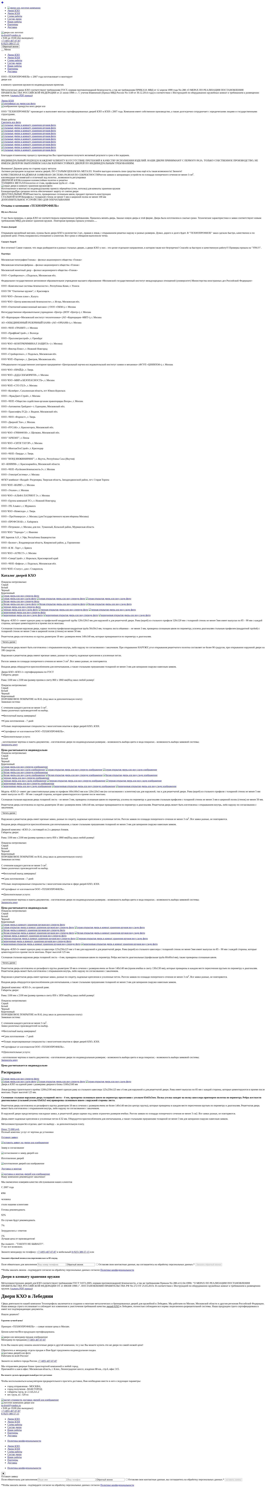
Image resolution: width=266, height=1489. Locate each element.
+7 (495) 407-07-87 (10, 40)
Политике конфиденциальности (117, 1270)
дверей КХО (112, 1306)
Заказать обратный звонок (208, 1264)
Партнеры (12, 24)
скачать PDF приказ (21, 95)
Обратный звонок (10, 46)
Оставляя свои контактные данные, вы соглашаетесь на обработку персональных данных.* (147, 1264)
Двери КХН (13, 13)
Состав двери (14, 19)
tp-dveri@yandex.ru (11, 35)
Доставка (12, 27)
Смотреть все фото (11, 122)
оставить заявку (233, 1480)
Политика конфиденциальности (24, 1441)
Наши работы (14, 21)
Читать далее (8, 642)
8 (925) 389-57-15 (10, 43)
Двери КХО (13, 10)
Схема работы (14, 16)
